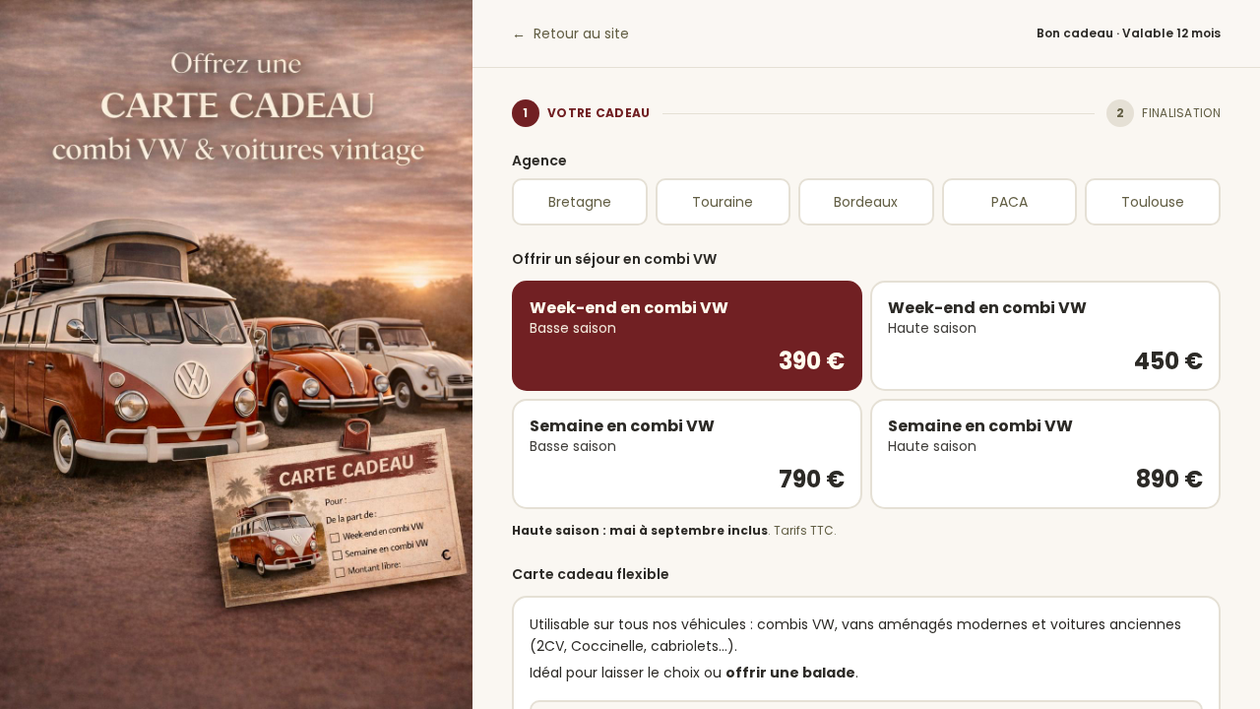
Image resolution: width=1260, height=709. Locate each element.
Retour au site (570, 33)
